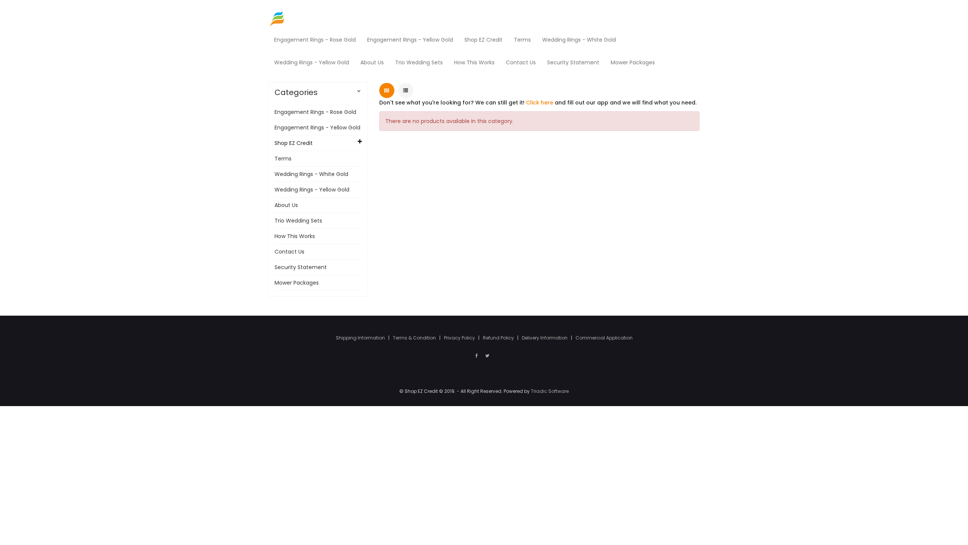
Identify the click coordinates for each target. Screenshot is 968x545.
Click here (539, 102)
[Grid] (386, 90)
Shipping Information (361, 338)
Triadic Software (550, 391)
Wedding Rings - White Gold (311, 174)
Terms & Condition (415, 338)
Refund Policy (499, 338)
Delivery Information (545, 338)
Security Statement (301, 267)
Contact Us (289, 251)
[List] (405, 90)
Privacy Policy (460, 338)
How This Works (295, 236)
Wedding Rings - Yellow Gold (312, 189)
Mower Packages (297, 283)
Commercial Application (604, 338)
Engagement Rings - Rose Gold (315, 112)
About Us (286, 205)
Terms (283, 158)
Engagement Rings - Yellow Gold (317, 127)
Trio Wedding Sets (298, 220)
